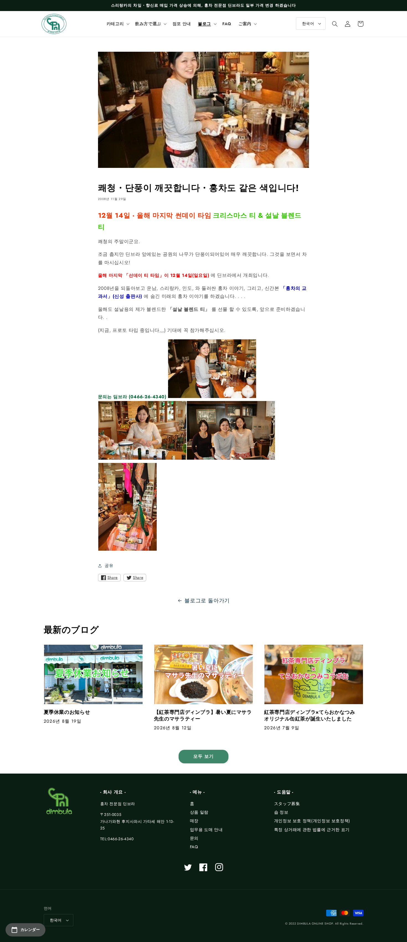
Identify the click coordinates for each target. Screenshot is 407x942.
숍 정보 (281, 812)
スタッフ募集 (287, 804)
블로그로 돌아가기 (207, 600)
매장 (194, 821)
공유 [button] (109, 566)
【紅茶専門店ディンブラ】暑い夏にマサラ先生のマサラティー (203, 715)
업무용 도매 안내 (206, 830)
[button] (117, 24)
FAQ (194, 847)
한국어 (308, 23)
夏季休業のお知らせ (67, 712)
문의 (194, 838)
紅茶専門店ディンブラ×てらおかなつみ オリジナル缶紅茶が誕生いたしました (312, 715)
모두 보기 (203, 756)
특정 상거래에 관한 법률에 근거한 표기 (312, 830)
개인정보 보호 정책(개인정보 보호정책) (312, 821)
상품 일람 (199, 812)
